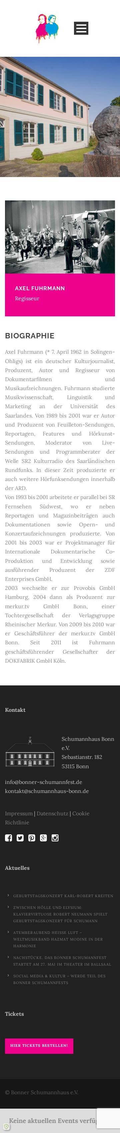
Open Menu (81, 28)
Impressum (19, 813)
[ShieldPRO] (6, 1126)
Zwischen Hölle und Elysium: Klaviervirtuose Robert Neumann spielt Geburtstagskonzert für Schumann (60, 914)
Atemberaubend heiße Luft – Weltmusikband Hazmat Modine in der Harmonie (58, 939)
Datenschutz (52, 813)
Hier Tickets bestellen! (39, 1045)
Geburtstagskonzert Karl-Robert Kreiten (63, 896)
